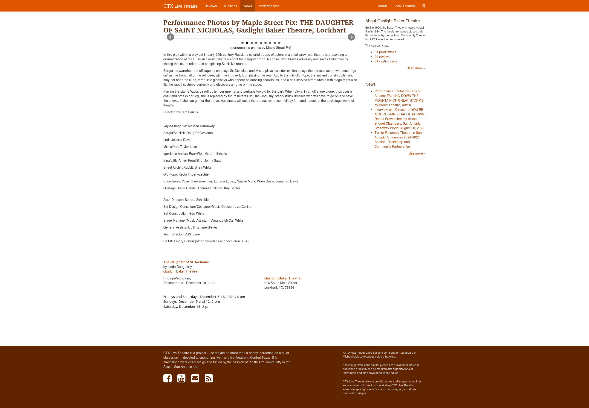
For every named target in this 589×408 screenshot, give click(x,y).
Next (351, 37)
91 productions (385, 52)
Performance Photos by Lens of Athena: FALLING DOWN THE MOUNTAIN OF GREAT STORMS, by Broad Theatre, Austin (399, 98)
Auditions (230, 5)
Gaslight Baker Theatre (180, 271)
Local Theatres (405, 5)
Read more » (416, 68)
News (248, 5)
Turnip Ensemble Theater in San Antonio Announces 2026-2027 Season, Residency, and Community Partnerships (398, 139)
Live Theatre (180, 6)
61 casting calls (386, 61)
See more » (417, 153)
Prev (170, 37)
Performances (269, 5)
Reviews (211, 5)
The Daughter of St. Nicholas (186, 262)
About (382, 5)
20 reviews (382, 56)
